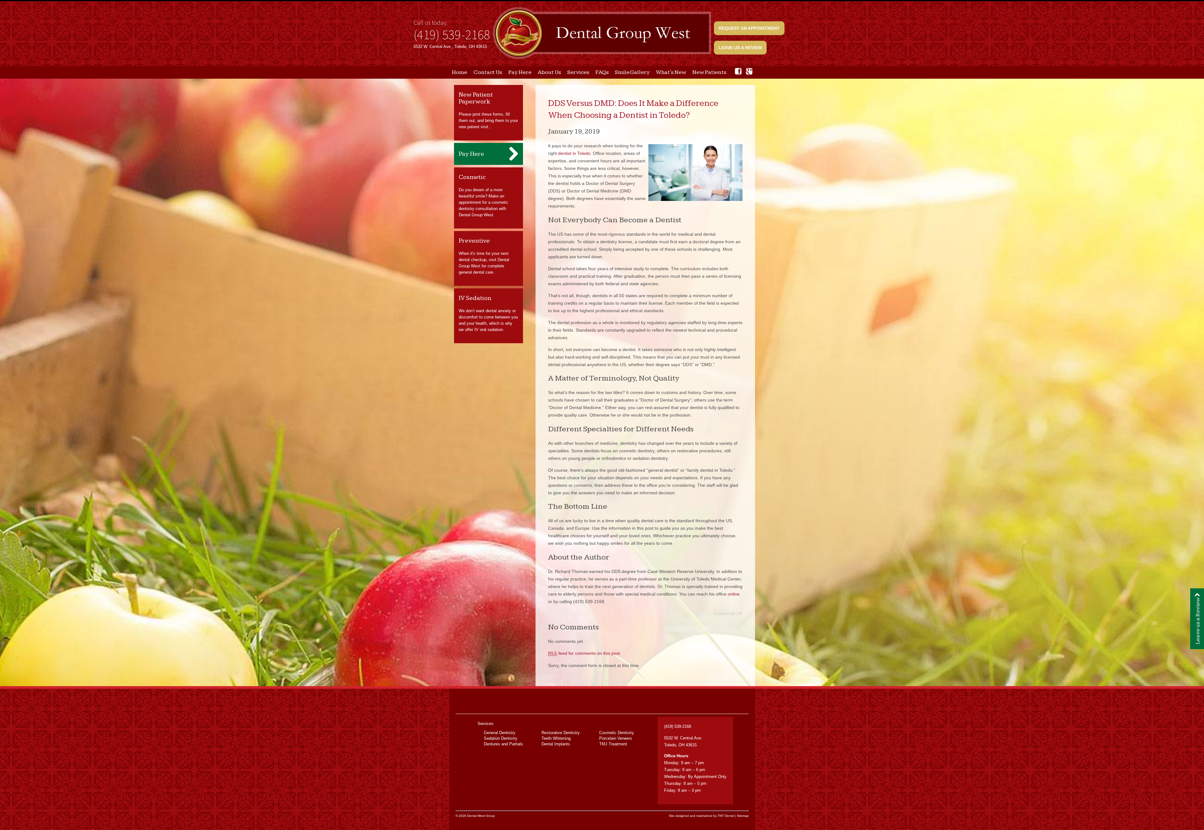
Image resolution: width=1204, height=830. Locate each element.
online (734, 593)
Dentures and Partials (503, 744)
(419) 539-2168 (452, 34)
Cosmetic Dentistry (616, 732)
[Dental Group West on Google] (749, 71)
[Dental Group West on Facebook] (738, 71)
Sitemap (743, 815)
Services (578, 72)
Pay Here (519, 72)
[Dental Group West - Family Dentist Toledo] (602, 33)
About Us (549, 72)
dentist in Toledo (574, 153)
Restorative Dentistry (560, 732)
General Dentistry (499, 732)
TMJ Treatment (613, 744)
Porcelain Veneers (615, 738)
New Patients (709, 72)
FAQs (602, 72)
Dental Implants (555, 744)
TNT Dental (726, 815)
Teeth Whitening (556, 738)
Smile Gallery (632, 72)
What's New (671, 72)
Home (459, 72)
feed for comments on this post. (584, 653)
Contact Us (487, 72)
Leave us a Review (740, 47)
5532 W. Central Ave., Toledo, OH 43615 (450, 46)
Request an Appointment (749, 28)
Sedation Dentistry (500, 738)
